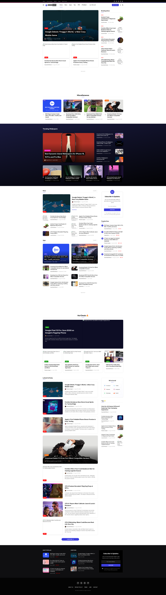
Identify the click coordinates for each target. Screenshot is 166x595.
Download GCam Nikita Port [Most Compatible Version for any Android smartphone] (94, 115)
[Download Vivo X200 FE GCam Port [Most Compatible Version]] (74, 283)
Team (59, 1)
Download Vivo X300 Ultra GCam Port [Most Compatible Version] (73, 115)
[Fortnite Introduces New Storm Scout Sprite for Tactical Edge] (56, 50)
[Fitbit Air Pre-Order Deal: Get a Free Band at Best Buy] (113, 356)
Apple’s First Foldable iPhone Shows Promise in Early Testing (83, 61)
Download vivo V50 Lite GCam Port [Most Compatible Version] (59, 276)
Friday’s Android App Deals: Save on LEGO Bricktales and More (52, 366)
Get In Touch (64, 1)
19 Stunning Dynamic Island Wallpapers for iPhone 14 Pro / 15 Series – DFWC (114, 177)
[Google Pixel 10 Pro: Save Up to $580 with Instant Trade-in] (93, 356)
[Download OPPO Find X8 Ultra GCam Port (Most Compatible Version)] (74, 276)
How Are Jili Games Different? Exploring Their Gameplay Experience (110, 408)
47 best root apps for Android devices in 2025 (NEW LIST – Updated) (111, 240)
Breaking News (105, 11)
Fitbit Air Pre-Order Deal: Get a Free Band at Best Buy (113, 365)
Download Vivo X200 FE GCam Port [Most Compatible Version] (88, 283)
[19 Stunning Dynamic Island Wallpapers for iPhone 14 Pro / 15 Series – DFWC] (114, 171)
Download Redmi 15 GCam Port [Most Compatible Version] (114, 115)
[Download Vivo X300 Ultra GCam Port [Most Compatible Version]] (72, 106)
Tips (75, 5)
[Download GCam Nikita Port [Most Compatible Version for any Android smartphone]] (93, 106)
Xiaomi (106, 100)
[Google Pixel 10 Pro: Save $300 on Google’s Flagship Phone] (103, 334)
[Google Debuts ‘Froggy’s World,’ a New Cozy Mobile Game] (70, 25)
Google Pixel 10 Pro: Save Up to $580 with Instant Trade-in (93, 366)
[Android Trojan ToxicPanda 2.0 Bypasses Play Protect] (120, 19)
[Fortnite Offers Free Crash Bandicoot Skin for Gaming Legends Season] (120, 30)
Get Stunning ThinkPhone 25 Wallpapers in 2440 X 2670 (51, 177)
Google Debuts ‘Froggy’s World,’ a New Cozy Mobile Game (83, 198)
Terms (85, 587)
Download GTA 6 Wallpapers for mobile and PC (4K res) (105, 134)
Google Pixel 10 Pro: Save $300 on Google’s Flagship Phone (59, 331)
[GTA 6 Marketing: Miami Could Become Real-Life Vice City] (120, 61)
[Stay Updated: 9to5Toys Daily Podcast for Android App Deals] (72, 356)
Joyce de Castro (104, 22)
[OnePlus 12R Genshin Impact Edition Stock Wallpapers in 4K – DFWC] (93, 171)
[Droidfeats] (50, 5)
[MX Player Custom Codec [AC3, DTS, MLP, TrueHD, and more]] (52, 106)
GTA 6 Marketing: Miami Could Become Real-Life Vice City (108, 61)
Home (61, 5)
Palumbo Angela (49, 38)
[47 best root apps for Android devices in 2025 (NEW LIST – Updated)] (46, 570)
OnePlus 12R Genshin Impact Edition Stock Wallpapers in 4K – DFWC (92, 177)
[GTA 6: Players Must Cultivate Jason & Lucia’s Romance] (120, 50)
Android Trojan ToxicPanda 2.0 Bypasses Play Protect (108, 19)
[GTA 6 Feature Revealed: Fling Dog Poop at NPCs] (120, 40)
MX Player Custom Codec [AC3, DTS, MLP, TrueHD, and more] (53, 115)
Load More (69, 539)
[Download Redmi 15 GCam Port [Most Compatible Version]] (114, 106)
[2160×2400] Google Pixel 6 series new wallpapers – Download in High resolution (104, 150)
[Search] (122, 4)
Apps (70, 5)
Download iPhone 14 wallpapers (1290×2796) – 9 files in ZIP (105, 142)
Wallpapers (47, 150)
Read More (74, 209)
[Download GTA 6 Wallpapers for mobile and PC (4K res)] (119, 135)
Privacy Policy (49, 1)
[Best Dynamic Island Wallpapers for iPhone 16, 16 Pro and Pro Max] (68, 147)
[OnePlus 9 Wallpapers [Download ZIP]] (119, 159)
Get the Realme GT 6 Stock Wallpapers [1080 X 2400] (73, 177)
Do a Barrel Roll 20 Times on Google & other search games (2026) (113, 232)
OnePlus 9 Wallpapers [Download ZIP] (102, 158)
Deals (47, 327)
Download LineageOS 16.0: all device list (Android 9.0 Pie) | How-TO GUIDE (113, 254)
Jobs (90, 587)
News (66, 5)
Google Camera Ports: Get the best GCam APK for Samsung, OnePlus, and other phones (59, 284)
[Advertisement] (83, 81)
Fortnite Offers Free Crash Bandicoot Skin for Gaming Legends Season (108, 30)
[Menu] (43, 4)
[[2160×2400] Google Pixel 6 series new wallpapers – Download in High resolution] (119, 151)
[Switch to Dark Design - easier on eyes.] (120, 5)
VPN (79, 5)
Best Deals (115, 4)
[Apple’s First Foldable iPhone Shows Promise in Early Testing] (85, 50)
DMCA (55, 1)
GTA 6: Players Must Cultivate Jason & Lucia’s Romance (108, 50)
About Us (70, 587)
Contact (95, 587)
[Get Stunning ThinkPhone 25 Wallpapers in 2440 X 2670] (52, 171)
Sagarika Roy (48, 160)
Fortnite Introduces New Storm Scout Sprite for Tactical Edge (55, 61)
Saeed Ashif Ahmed (48, 64)
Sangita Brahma (99, 137)
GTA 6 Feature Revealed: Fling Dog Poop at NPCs (108, 40)
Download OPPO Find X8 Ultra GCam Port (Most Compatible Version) (88, 276)
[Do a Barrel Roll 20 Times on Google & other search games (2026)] (46, 562)
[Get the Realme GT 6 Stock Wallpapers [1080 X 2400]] (72, 171)
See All (94, 190)
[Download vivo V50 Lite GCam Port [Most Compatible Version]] (46, 276)
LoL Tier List (93, 5)
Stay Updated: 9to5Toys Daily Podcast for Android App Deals (72, 366)
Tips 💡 (103, 401)
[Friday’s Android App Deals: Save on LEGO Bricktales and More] (52, 356)
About (44, 1)
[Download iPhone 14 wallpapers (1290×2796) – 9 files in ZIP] (119, 143)
